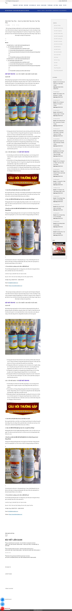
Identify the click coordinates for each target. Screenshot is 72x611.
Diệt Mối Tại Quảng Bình (58, 36)
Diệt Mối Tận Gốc (57, 49)
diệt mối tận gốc (15, 199)
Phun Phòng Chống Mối (58, 70)
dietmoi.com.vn (10, 597)
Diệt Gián (55, 62)
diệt (16, 208)
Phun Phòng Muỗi (57, 67)
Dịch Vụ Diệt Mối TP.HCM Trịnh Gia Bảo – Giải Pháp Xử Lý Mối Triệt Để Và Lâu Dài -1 (22, 550)
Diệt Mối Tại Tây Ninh (58, 41)
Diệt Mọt (55, 65)
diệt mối (24, 266)
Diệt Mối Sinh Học (57, 46)
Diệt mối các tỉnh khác (58, 44)
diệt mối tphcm (8, 552)
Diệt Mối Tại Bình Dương (58, 28)
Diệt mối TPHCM (48, 10)
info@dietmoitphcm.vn (11, 596)
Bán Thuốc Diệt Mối (57, 52)
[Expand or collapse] (5, 40)
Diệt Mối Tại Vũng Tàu (58, 38)
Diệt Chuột (56, 57)
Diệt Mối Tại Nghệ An (58, 30)
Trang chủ (39, 10)
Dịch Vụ (43, 10)
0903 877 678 (10, 594)
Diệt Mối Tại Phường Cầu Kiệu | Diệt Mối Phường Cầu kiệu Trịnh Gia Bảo (20, 557)
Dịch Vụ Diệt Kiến (57, 54)
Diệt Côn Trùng (57, 59)
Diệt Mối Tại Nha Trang (58, 33)
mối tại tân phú (21, 208)
